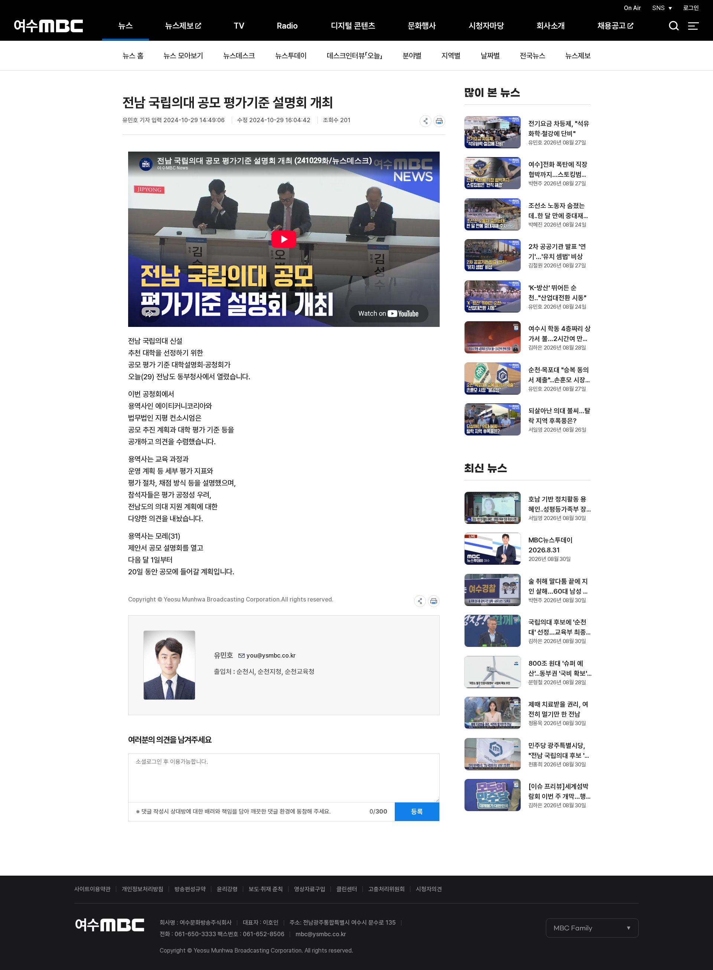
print (439, 121)
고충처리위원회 (386, 889)
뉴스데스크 (239, 55)
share (426, 121)
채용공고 (612, 25)
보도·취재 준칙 (266, 889)
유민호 (223, 655)
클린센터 (346, 889)
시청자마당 (486, 25)
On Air (632, 8)
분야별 (412, 55)
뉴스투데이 (291, 55)
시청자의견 (429, 889)
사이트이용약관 (92, 889)
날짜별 (490, 55)
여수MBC (48, 25)
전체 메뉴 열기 (693, 26)
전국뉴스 (532, 55)
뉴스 (125, 25)
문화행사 (422, 25)
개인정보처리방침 (142, 889)
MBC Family (573, 928)
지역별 (451, 55)
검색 (671, 26)
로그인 (691, 8)
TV (239, 25)
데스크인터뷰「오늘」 (354, 55)
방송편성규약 (190, 889)
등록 (417, 811)
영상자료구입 (309, 889)
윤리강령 (227, 889)
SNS (658, 8)
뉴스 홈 (133, 55)
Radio (287, 25)
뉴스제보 (179, 25)
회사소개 (551, 25)
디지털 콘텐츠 (353, 25)
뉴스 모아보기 (183, 55)
